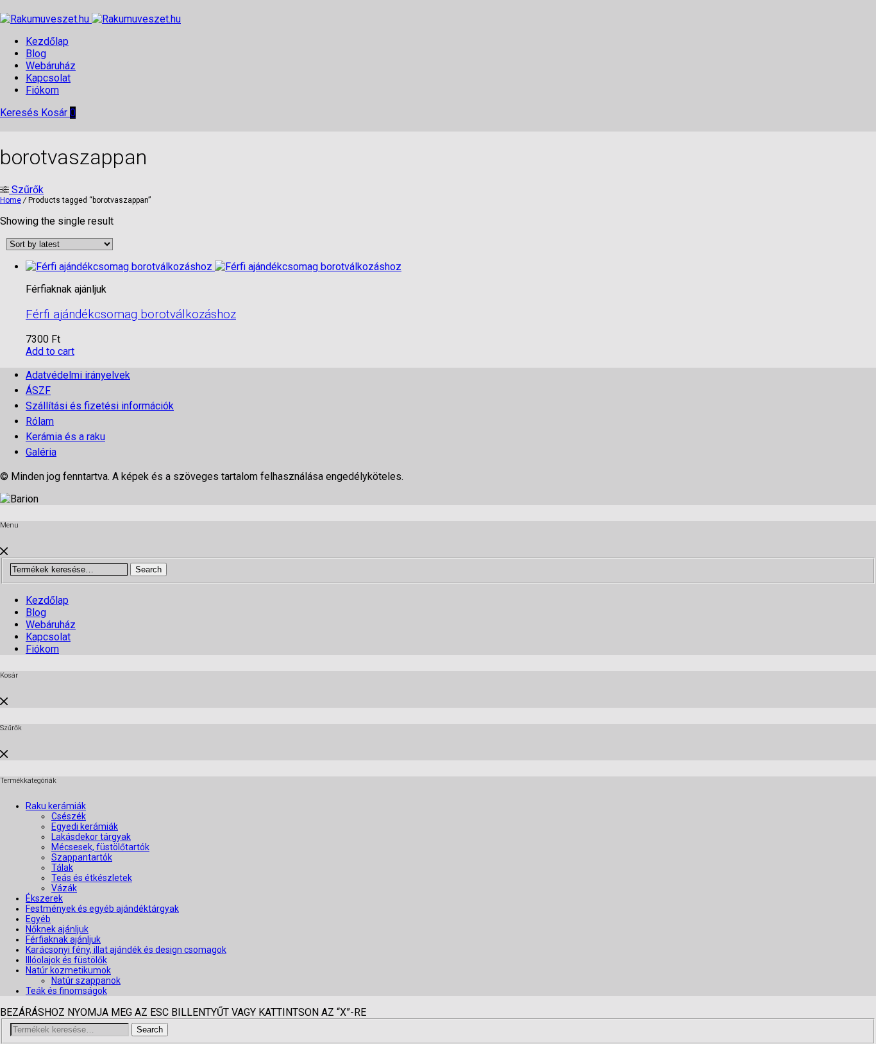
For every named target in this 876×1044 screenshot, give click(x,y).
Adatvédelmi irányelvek (78, 375)
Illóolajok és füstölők (66, 960)
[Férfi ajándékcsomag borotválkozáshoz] (213, 267)
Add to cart (50, 351)
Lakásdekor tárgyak (91, 837)
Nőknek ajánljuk (57, 929)
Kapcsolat (48, 78)
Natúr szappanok (86, 980)
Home (10, 200)
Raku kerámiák (56, 806)
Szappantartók (81, 857)
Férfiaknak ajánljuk (63, 939)
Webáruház (51, 66)
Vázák (64, 888)
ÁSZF (38, 390)
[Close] (4, 551)
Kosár (58, 113)
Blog (36, 53)
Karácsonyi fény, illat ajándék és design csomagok (126, 950)
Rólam (40, 421)
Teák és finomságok (66, 991)
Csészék (68, 816)
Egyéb (38, 919)
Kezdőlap (47, 41)
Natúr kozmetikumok (68, 970)
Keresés (20, 113)
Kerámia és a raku (65, 437)
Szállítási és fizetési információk (100, 406)
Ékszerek (44, 898)
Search (148, 569)
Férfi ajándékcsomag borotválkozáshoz (131, 314)
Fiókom (42, 90)
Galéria (41, 452)
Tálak (62, 867)
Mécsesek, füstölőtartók (100, 847)
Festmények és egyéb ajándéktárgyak (102, 908)
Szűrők (26, 190)
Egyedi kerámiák (84, 826)
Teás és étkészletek (91, 878)
